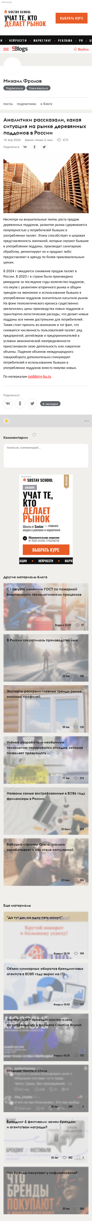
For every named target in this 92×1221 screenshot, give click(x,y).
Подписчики (26, 103)
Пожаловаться (38, 88)
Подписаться (14, 88)
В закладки (50, 403)
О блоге (46, 103)
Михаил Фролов (22, 81)
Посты (8, 103)
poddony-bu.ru (39, 376)
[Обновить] (34, 435)
